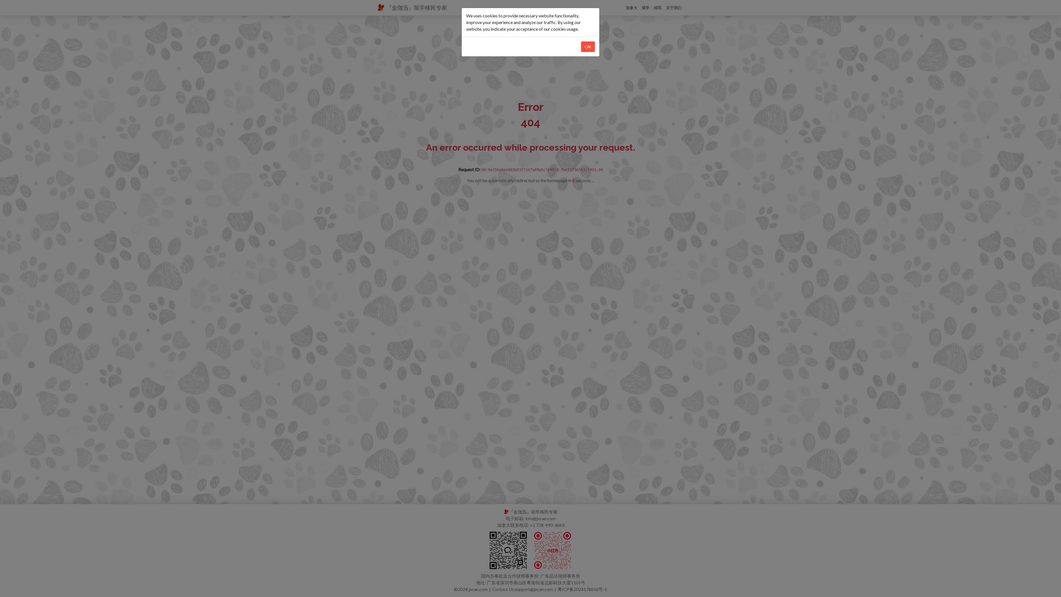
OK (588, 46)
